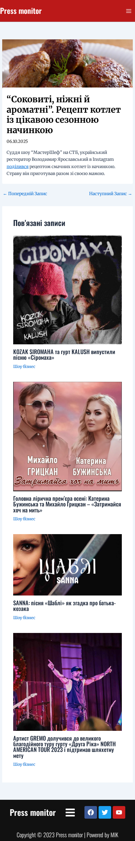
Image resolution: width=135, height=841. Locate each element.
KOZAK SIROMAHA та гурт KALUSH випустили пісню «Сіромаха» (64, 354)
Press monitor (21, 10)
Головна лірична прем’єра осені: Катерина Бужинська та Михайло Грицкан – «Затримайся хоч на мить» (67, 504)
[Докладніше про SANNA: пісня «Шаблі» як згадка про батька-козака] (67, 564)
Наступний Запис (110, 194)
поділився (18, 166)
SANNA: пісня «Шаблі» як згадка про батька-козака (64, 605)
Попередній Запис (25, 194)
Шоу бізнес (24, 366)
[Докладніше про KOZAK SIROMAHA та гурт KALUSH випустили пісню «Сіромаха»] (67, 289)
